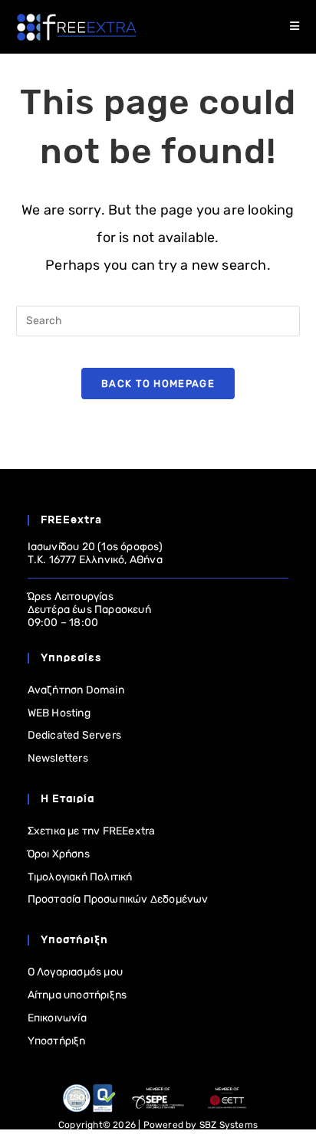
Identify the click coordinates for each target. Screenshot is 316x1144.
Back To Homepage (158, 383)
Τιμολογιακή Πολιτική (80, 876)
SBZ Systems (228, 1124)
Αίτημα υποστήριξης (77, 994)
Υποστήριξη (57, 1040)
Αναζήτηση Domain (76, 690)
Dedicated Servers (74, 735)
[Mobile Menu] (295, 26)
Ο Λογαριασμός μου (75, 971)
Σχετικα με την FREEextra (92, 831)
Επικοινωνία (57, 1017)
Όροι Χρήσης (59, 853)
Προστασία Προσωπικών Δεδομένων (118, 899)
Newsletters (58, 758)
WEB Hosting (59, 713)
